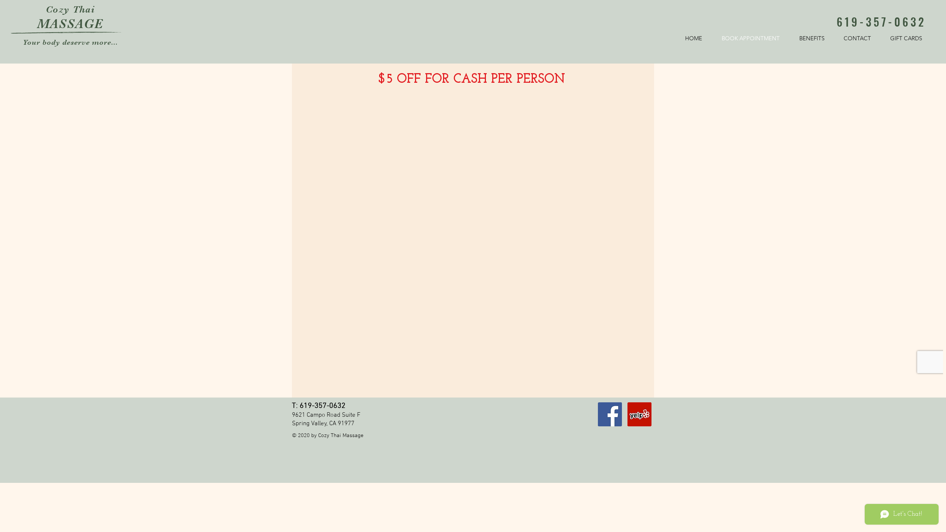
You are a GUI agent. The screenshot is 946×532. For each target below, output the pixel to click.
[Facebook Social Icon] (610, 414)
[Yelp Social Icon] (639, 414)
